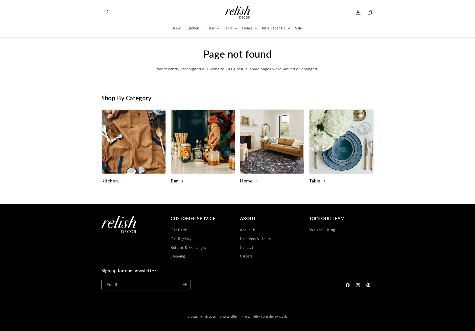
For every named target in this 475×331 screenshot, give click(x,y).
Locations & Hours (255, 239)
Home (246, 180)
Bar (174, 180)
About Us (248, 230)
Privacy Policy (250, 316)
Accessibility (229, 316)
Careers (246, 256)
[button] (106, 12)
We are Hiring (322, 229)
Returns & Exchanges (188, 247)
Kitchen (109, 180)
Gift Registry (181, 239)
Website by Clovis (275, 316)
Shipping (178, 256)
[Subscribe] (184, 284)
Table (314, 180)
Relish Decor (208, 316)
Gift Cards (179, 230)
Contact (246, 247)
